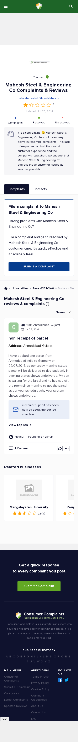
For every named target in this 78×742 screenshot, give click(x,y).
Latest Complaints (16, 699)
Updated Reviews (15, 706)
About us (37, 706)
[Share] (60, 448)
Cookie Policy (40, 689)
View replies (19, 425)
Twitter (66, 680)
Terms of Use (40, 676)
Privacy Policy (40, 683)
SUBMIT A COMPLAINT (39, 266)
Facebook (60, 680)
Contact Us (38, 712)
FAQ (33, 719)
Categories (11, 693)
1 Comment (23, 448)
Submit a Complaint (39, 586)
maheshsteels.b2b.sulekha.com (39, 98)
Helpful (19, 436)
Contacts (40, 189)
